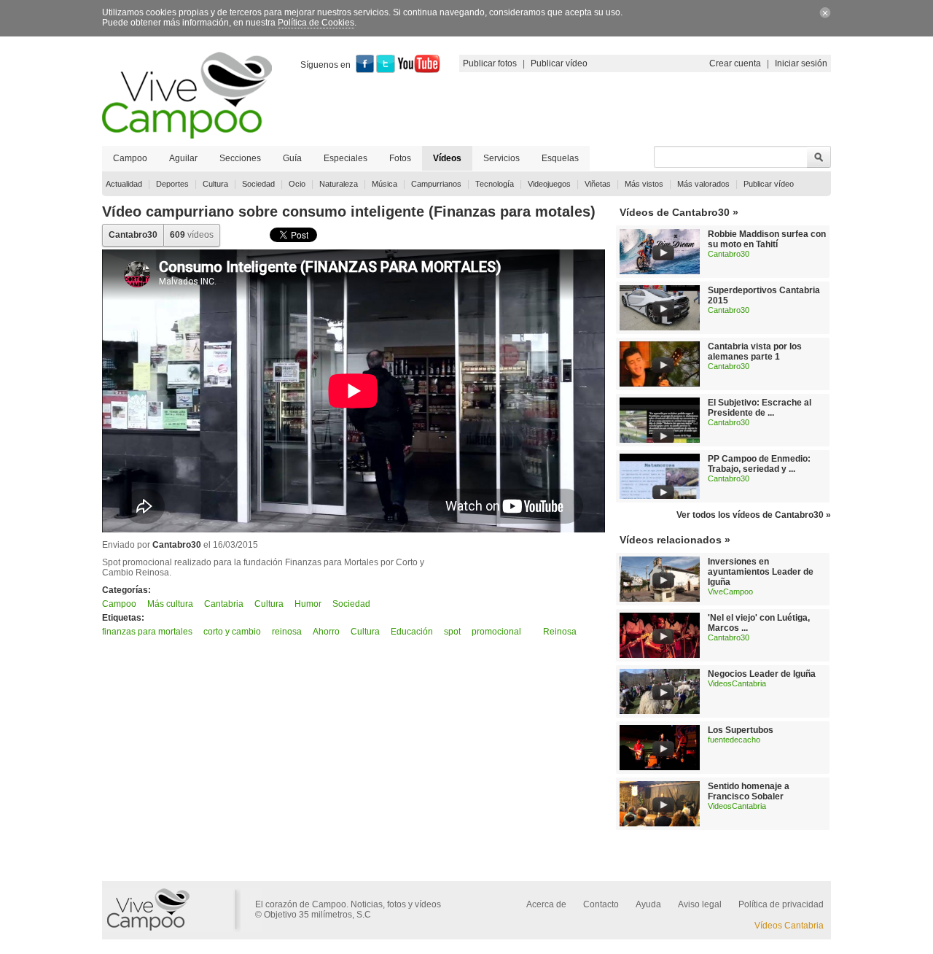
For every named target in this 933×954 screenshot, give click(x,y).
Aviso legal (700, 904)
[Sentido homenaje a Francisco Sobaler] (660, 823)
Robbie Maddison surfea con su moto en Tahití (767, 239)
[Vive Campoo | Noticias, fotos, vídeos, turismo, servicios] (187, 136)
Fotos (400, 158)
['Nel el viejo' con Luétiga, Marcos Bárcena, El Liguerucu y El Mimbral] (660, 655)
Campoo (130, 158)
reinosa (287, 632)
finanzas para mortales (147, 632)
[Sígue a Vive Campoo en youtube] (418, 70)
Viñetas (598, 183)
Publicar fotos (490, 63)
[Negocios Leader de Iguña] (660, 711)
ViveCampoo (730, 591)
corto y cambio (232, 632)
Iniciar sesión (801, 63)
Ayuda (648, 904)
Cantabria (223, 604)
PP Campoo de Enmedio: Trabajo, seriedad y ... (759, 464)
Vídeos (447, 158)
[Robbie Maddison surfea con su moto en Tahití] (660, 271)
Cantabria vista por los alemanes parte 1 (755, 351)
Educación (412, 632)
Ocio (297, 183)
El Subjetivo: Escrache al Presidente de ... (759, 408)
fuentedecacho (734, 739)
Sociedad (258, 183)
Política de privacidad (781, 904)
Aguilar (183, 158)
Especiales (345, 158)
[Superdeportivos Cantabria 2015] (660, 327)
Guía (292, 158)
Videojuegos (549, 183)
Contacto (601, 904)
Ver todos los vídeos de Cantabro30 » (753, 515)
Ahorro (326, 632)
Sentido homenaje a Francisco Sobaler (748, 791)
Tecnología (494, 183)
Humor (307, 604)
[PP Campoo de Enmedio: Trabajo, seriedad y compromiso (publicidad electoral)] (663, 497)
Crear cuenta (735, 63)
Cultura (215, 183)
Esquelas (560, 158)
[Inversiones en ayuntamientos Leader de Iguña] (660, 599)
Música (384, 183)
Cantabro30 (133, 235)
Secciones (240, 158)
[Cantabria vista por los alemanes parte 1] (660, 384)
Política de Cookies (316, 23)
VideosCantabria (737, 683)
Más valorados (703, 183)
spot (452, 632)
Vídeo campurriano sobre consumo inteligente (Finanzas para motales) (349, 211)
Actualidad (124, 183)
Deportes (172, 183)
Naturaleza (338, 183)
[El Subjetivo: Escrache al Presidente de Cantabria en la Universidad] (663, 440)
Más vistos (644, 183)
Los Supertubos (740, 730)
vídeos (192, 235)
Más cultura (170, 604)
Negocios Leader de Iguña (762, 674)
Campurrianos (436, 183)
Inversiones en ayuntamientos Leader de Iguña (760, 571)
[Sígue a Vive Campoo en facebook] (365, 70)
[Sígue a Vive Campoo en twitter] (385, 70)
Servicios (501, 158)
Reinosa (560, 632)
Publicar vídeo (559, 63)
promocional (496, 632)
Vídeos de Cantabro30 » (679, 212)
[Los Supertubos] (660, 767)
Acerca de (546, 904)
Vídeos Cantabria (789, 925)
